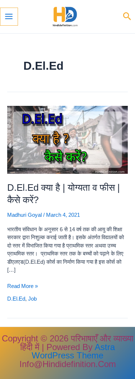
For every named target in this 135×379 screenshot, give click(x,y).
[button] (127, 16)
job (32, 299)
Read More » (22, 286)
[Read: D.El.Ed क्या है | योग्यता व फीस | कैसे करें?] (67, 139)
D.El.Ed (16, 299)
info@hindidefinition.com (67, 364)
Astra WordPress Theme (73, 351)
